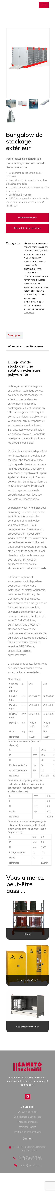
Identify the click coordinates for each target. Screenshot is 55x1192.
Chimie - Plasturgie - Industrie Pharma (36, 254)
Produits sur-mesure (27, 1122)
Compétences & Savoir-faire (27, 1116)
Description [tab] (14, 335)
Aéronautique (30, 243)
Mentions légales (27, 1127)
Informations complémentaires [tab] (26, 346)
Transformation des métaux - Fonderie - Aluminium (34, 305)
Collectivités (30, 265)
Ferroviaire (29, 280)
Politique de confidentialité (27, 1132)
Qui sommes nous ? (27, 1111)
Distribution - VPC (32, 269)
